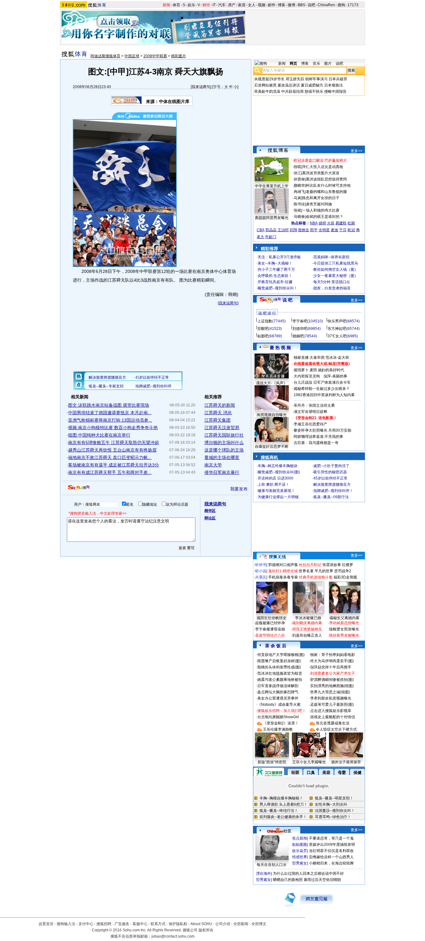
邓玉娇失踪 (295, 79)
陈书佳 (299, 204)
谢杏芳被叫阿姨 (319, 204)
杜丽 (351, 223)
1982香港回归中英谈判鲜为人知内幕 (324, 395)
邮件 (271, 5)
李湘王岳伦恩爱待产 (310, 424)
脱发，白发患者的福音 (332, 288)
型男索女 (299, 863)
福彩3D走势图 (345, 577)
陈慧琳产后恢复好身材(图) (279, 661)
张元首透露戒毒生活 (332, 723)
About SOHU (201, 924)
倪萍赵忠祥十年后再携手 (330, 667)
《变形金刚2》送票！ (281, 723)
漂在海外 (263, 873)
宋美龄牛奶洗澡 (267, 91)
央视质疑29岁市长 (269, 79)
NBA (314, 223)
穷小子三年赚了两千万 (276, 269)
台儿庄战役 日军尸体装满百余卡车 (322, 382)
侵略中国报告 (335, 91)
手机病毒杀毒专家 (283, 577)
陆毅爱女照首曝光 (344, 629)
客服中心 (140, 924)
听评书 (260, 565)
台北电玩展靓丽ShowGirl (278, 717)
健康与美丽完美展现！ (276, 491)
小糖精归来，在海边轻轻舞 (331, 863)
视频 (261, 5)
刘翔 (293, 230)
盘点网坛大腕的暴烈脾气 (277, 692)
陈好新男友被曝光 (344, 635)
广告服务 (121, 924)
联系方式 (158, 924)
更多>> (356, 151)
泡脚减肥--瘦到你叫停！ (333, 491)
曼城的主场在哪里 (221, 457)
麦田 (313, 370)
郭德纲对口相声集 (283, 565)
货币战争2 (342, 571)
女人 (251, 5)
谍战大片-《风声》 (271, 383)
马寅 (297, 198)
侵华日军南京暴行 (221, 472)
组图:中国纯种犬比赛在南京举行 (99, 435)
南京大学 (213, 464)
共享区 (260, 577)
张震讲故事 (331, 565)
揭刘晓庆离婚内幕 (307, 623)
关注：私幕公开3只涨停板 (279, 257)
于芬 (343, 230)
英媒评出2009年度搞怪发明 (332, 844)
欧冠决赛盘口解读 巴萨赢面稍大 (320, 160)
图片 (328, 63)
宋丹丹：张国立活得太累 (314, 405)
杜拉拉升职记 (310, 565)
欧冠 (351, 230)
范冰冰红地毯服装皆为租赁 (279, 673)
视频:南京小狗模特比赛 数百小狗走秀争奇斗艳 (113, 427)
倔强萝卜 (301, 370)
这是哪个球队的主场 (224, 449)
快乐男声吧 (337, 321)
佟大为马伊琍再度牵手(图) (332, 661)
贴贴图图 (299, 844)
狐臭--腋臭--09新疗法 (331, 497)
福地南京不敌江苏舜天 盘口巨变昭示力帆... (110, 457)
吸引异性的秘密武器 (330, 472)
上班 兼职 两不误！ (273, 484)
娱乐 (191, 5)
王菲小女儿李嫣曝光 (309, 762)
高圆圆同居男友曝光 (271, 218)
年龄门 (270, 237)
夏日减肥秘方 (312, 85)
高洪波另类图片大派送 (320, 173)
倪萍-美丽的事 (335, 376)
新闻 (166, 5)
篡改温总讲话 (289, 85)
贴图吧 (263, 336)
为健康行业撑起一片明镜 (278, 497)
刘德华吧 (299, 328)
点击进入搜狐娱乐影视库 (330, 711)
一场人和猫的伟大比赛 (320, 210)
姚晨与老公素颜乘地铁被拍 (279, 679)
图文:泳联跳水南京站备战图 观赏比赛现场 (108, 405)
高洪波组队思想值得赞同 (326, 179)
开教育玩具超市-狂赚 (275, 282)
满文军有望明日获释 (310, 412)
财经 (206, 5)
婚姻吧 (298, 336)
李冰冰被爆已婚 (308, 618)
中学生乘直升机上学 (271, 186)
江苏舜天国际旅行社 (224, 435)
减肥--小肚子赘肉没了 (331, 466)
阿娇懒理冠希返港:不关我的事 (318, 436)
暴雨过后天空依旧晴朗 (322, 880)
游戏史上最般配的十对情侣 (332, 717)
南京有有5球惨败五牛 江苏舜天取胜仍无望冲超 (113, 442)
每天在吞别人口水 (272, 865)
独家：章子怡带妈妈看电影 (332, 655)
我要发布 (239, 488)
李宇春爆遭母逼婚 (270, 629)
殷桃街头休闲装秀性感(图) (279, 667)
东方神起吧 (337, 328)
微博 (291, 5)
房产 (232, 5)
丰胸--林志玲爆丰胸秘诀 (277, 466)
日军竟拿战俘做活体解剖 (277, 686)
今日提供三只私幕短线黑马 (335, 263)
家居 (241, 5)
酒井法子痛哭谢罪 (346, 762)
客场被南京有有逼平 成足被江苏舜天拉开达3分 (113, 464)
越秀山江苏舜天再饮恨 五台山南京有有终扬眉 (112, 449)
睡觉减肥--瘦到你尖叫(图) (279, 472)
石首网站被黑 (265, 85)
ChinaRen (326, 5)
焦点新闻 (299, 838)
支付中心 (85, 924)
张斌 (297, 210)
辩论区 (210, 518)
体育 (176, 5)
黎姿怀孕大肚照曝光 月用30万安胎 (322, 430)
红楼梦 (347, 565)
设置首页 (46, 924)
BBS (301, 5)
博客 (281, 5)
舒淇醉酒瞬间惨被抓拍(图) (332, 679)
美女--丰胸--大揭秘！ (275, 263)
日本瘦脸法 (333, 85)
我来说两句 (201, 87)
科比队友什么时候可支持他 (328, 185)
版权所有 (205, 930)
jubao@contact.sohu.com (173, 936)
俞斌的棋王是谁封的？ (324, 216)
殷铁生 (303, 230)
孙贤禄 (299, 179)
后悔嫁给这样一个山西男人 (331, 857)
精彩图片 (178, 56)
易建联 (341, 223)
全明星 (324, 230)
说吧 (311, 5)
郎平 (314, 230)
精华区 (210, 510)
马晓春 (299, 216)
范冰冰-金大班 (337, 357)
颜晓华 (299, 185)
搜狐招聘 (103, 924)
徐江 (297, 173)
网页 (293, 63)
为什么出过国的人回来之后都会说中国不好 (308, 873)
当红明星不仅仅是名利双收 (331, 851)
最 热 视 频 (280, 347)
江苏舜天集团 (217, 420)
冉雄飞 (299, 192)
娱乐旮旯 (299, 851)
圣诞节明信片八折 (270, 635)
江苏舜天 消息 (218, 412)
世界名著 (306, 571)
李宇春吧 (299, 321)
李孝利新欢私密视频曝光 (330, 698)
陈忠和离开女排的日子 (320, 198)
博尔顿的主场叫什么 (224, 442)
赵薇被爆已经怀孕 (270, 623)
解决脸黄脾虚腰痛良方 (332, 484)
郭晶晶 (271, 230)
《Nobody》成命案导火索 (279, 704)
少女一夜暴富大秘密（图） (335, 276)
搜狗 (341, 5)
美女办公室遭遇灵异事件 (277, 698)
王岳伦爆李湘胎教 (278, 729)
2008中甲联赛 (155, 56)
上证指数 (264, 321)
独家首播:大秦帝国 (309, 357)
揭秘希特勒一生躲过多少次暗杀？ (322, 388)
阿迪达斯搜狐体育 (105, 56)
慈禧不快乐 (314, 91)
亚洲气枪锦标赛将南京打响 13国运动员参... (110, 420)
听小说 (260, 571)
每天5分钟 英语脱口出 (331, 282)
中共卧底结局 (292, 91)
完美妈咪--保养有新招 (331, 257)
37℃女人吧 (337, 336)
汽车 (222, 5)
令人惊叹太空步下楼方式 (336, 729)
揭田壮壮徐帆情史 (272, 618)
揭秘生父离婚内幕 (344, 618)
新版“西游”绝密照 (272, 762)
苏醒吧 (263, 328)
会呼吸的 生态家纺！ (275, 276)
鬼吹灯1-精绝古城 (283, 571)
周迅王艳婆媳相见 (307, 629)
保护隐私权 (178, 924)
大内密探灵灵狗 (307, 376)
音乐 (316, 63)
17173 (353, 5)
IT (214, 5)
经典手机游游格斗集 (316, 577)
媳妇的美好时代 (331, 370)
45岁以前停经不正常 (330, 478)
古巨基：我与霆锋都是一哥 (316, 443)
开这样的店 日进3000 (275, 478)
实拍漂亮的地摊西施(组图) (332, 686)
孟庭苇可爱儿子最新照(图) (332, 704)
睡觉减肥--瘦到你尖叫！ (277, 288)
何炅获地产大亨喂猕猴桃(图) (281, 655)
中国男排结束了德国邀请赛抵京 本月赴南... (110, 412)
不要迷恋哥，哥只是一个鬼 (331, 838)
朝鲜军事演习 (316, 79)
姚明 (322, 223)
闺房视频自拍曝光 (272, 415)
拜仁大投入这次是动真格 (322, 167)
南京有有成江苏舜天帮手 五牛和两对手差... (110, 472)
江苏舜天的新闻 (219, 405)
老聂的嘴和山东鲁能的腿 (326, 192)
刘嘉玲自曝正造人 (307, 635)
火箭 (330, 223)
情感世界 (299, 857)
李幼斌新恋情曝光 (344, 623)
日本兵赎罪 (338, 79)
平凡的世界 (324, 571)
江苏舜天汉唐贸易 (221, 427)
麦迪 (334, 230)
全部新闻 (240, 924)
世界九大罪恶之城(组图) (330, 692)
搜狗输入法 (66, 924)
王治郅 (283, 230)
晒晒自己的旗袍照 (288, 880)
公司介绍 (222, 924)
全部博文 (258, 924)
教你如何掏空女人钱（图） (335, 269)
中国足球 (131, 56)
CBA (260, 230)
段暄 (297, 167)
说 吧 (287, 299)
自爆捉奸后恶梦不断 (271, 446)
